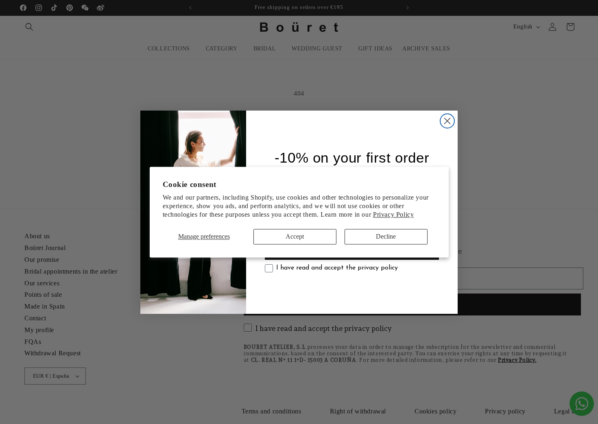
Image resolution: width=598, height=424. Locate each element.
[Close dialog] (447, 121)
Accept (295, 236)
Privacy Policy (393, 214)
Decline (386, 236)
